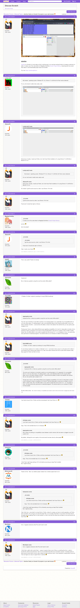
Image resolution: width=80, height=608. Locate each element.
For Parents (6, 606)
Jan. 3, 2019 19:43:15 (10, 165)
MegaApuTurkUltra (9, 216)
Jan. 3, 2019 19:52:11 (10, 213)
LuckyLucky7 (8, 78)
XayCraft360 (8, 295)
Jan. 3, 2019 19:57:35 (10, 232)
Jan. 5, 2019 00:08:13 (10, 521)
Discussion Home (9, 8)
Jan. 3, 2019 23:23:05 (10, 358)
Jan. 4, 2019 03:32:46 (10, 397)
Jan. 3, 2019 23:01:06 (10, 293)
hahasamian (8, 447)
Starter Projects (36, 605)
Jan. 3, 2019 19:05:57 (10, 16)
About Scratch (6, 605)
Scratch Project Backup (55, 66)
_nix (6, 19)
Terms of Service (51, 605)
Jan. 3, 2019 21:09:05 (10, 257)
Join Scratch (67, 1)
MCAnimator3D (8, 471)
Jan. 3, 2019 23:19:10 (10, 338)
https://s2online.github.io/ (31, 70)
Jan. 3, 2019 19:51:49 (10, 193)
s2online (23, 64)
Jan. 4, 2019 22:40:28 (10, 468)
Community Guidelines (23, 605)
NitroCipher (7, 524)
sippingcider (8, 277)
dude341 (7, 259)
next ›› (74, 14)
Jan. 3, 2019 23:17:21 (10, 311)
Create (12, 1)
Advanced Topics (18, 14)
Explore (19, 1)
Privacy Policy (51, 606)
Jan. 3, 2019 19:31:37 (10, 75)
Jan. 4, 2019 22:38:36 (10, 445)
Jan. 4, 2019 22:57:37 (10, 487)
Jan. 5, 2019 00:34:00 (10, 540)
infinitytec (7, 399)
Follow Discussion (71, 11)
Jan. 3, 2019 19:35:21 (10, 121)
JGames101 (7, 124)
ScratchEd (64, 605)
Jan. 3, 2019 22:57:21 (10, 275)
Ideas (24, 1)
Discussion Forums (8, 14)
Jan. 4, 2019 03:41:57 (10, 415)
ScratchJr (64, 606)
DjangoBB (73, 568)
